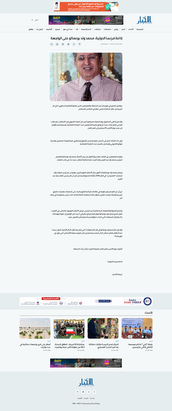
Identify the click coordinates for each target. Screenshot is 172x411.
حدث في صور (68, 29)
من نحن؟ (92, 398)
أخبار (123, 29)
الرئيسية (140, 29)
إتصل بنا (40, 29)
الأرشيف (49, 29)
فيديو (57, 29)
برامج (116, 29)
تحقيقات (107, 29)
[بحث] (32, 20)
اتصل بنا (86, 398)
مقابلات (97, 29)
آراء (77, 29)
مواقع (31, 29)
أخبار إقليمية (86, 29)
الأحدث (130, 29)
